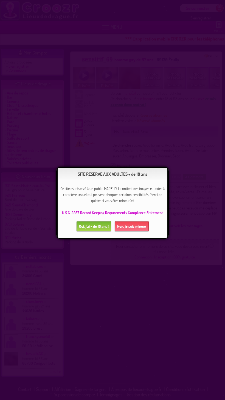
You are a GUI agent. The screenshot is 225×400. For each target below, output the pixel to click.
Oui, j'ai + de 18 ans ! (94, 226)
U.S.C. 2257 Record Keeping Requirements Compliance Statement (112, 212)
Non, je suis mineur (131, 226)
